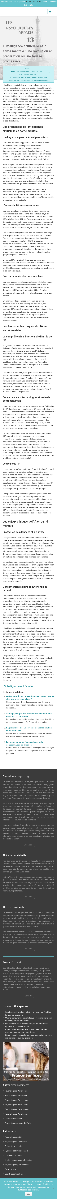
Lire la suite (28, 845)
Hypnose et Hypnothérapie (16, 1151)
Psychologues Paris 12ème (16, 1105)
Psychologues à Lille (14, 1137)
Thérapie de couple (13, 1146)
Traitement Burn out (13, 1155)
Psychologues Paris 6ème (16, 1095)
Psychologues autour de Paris (18, 1123)
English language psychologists (18, 1160)
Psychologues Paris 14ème (16, 1109)
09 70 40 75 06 (35, 2)
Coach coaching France (15, 1174)
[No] (53, 1188)
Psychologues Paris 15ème (16, 1114)
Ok (28, 1194)
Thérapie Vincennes (13, 1118)
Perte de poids (11, 1169)
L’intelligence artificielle (18, 686)
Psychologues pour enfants (16, 1164)
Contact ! (28, 996)
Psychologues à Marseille (16, 1141)
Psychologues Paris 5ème (16, 1091)
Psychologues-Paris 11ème (16, 1100)
